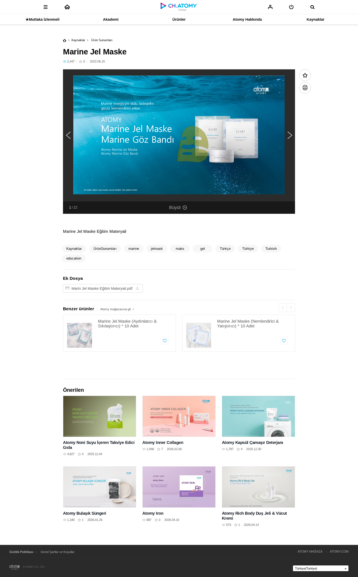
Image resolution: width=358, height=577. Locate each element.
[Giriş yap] (291, 7)
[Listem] (270, 7)
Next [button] (290, 135)
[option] (179, 135)
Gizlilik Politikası (21, 552)
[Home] (67, 7)
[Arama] (312, 7)
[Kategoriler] (45, 7)
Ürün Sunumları (101, 40)
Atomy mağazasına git (115, 309)
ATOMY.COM (339, 551)
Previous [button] (68, 135)
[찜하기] (164, 340)
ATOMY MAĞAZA (310, 551)
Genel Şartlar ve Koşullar (57, 552)
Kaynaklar (78, 40)
